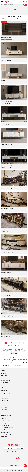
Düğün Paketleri (4, 407)
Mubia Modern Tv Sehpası (6, 80)
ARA (25, 4)
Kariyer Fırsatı (4, 375)
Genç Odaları (4, 405)
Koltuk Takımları (4, 400)
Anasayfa (3, 7)
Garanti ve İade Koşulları (6, 420)
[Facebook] (10, 452)
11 (21, 342)
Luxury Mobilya (4, 412)
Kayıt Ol (25, 363)
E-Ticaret (10, 470)
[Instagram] (7, 452)
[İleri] (24, 343)
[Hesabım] (21, 2)
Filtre (3, 18)
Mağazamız (9, 448)
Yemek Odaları (4, 398)
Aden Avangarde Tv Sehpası (7, 187)
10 (19, 342)
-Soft (7, 470)
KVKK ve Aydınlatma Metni (7, 427)
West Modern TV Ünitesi (6, 37)
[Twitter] (13, 452)
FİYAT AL (7, 39)
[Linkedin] (18, 452)
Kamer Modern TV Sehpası (6, 144)
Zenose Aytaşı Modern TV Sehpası (8, 165)
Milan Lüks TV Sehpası (5, 336)
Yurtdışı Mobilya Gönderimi (7, 429)
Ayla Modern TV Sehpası (6, 272)
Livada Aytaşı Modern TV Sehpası (8, 123)
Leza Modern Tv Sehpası (6, 59)
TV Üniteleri (15, 7)
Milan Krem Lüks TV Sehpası (7, 208)
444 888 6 (15, 445)
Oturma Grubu (9, 7)
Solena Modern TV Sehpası (7, 101)
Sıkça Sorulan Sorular (6, 434)
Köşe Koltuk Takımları (6, 393)
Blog (2, 387)
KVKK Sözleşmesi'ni (6, 365)
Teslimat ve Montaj (5, 432)
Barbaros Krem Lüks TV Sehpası (7, 251)
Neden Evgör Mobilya (6, 423)
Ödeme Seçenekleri (5, 380)
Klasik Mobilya (4, 409)
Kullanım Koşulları (5, 425)
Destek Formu (4, 436)
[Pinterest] (21, 452)
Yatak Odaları (4, 396)
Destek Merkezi (19, 448)
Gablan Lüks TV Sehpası (6, 315)
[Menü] (2, 2)
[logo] (7, 2)
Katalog (2, 384)
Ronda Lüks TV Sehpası (6, 293)
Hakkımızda (3, 373)
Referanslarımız (4, 378)
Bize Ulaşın (3, 418)
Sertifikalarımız (4, 382)
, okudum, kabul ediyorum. (11, 365)
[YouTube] (15, 452)
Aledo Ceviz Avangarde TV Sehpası (8, 229)
